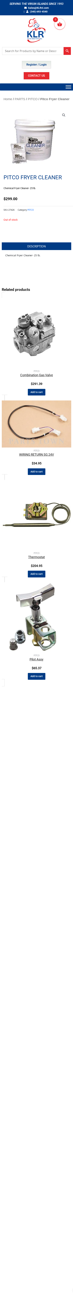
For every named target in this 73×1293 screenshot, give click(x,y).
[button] (64, 115)
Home (8, 99)
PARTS (20, 99)
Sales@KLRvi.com (38, 7)
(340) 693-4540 (38, 11)
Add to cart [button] (36, 392)
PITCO (33, 99)
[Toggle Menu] (68, 87)
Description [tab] (36, 246)
